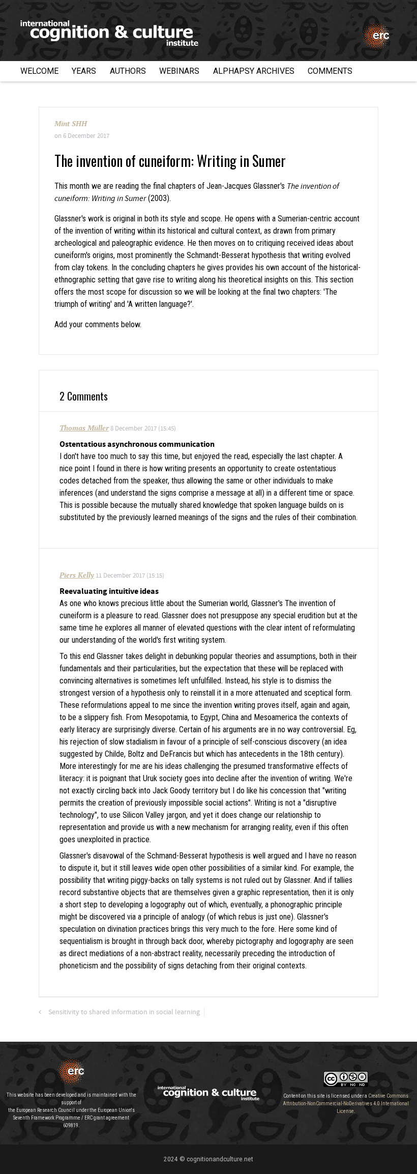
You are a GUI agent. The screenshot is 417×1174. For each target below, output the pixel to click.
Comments (330, 71)
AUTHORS (128, 71)
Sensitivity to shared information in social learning (124, 1012)
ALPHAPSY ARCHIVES (253, 71)
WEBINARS (179, 71)
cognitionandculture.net (220, 1159)
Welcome (39, 71)
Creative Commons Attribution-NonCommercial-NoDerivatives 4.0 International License (346, 1103)
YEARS (84, 71)
